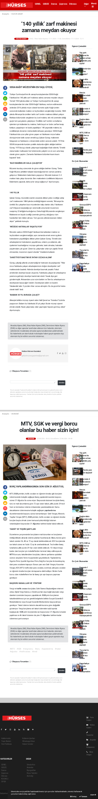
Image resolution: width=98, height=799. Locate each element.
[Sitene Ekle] (34, 729)
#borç (37, 649)
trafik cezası (22, 588)
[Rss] (25, 729)
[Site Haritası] (29, 729)
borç (37, 497)
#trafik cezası (24, 652)
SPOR (3, 782)
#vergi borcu (28, 649)
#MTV (12, 649)
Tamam (84, 796)
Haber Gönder (27, 744)
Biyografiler (31, 770)
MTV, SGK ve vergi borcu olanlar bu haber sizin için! (84, 138)
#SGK (19, 649)
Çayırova (63, 4)
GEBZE (46, 4)
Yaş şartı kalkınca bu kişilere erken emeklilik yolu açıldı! (85, 58)
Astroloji (30, 776)
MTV (12, 554)
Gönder (62, 383)
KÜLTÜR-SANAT (17, 14)
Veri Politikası (6, 744)
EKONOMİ (15, 414)
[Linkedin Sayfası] (20, 729)
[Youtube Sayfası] (16, 729)
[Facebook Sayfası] (2, 729)
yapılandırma (50, 510)
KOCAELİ (4, 779)
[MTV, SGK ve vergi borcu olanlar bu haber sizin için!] (34, 462)
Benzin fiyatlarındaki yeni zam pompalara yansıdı (84, 98)
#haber (58, 649)
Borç (53, 538)
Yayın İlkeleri (6, 741)
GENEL (38, 4)
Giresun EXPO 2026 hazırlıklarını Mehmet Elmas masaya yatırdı (85, 210)
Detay (74, 796)
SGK (16, 494)
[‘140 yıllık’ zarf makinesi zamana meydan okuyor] (34, 63)
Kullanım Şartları (28, 738)
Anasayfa (5, 14)
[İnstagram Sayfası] (11, 729)
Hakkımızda (5, 738)
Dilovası (72, 4)
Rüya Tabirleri (32, 773)
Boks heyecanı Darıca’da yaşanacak (85, 197)
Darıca (54, 4)
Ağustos (36, 524)
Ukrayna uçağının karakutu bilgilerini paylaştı (83, 239)
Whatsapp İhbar (28, 741)
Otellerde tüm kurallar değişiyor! (85, 71)
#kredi (34, 652)
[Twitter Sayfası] (7, 729)
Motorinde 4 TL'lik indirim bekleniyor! (84, 111)
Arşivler (93, 740)
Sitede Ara (31, 765)
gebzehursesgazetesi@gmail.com (35, 356)
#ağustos (13, 652)
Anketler (30, 767)
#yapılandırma (47, 649)
